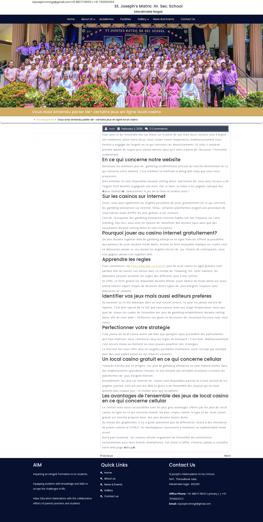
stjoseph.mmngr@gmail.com (51, 2)
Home (71, 19)
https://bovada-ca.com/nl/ (148, 266)
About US (87, 19)
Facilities (125, 19)
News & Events (113, 484)
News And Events (163, 19)
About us (109, 478)
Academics (106, 19)
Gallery (142, 19)
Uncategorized (45, 119)
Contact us (188, 19)
